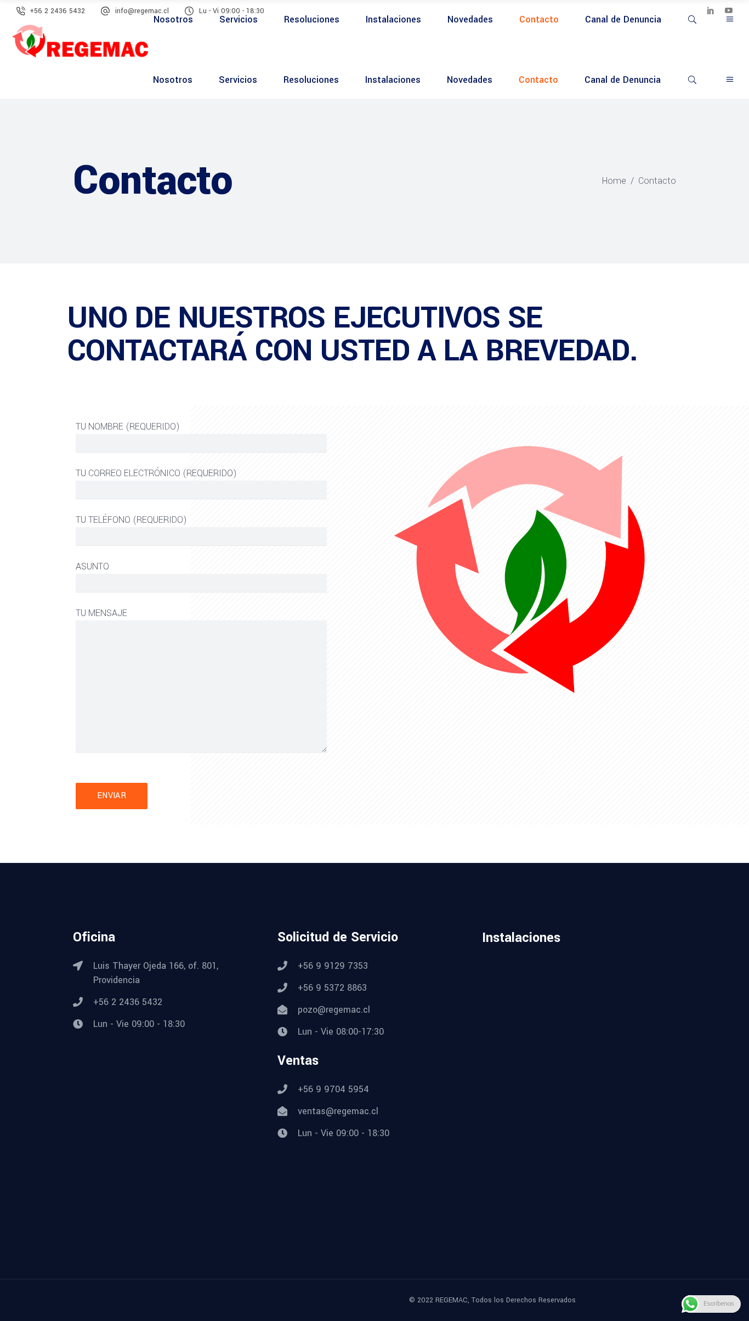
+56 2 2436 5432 (57, 11)
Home (614, 180)
